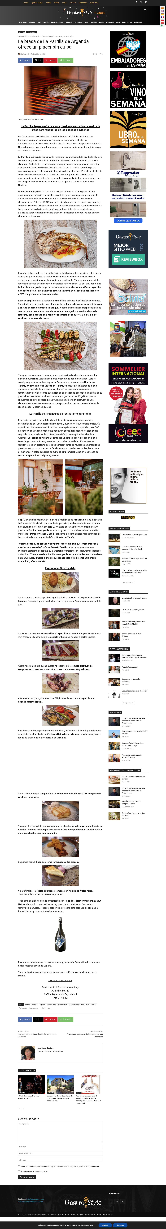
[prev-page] (19, 1108)
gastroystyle (62, 1004)
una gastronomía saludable (73, 147)
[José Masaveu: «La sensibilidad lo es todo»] (114, 734)
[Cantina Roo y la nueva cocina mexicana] (114, 816)
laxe (87, 1004)
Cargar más (127, 582)
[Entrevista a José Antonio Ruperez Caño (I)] (114, 758)
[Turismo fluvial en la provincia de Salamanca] (114, 561)
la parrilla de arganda (76, 1004)
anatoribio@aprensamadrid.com (30, 1201)
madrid (94, 1004)
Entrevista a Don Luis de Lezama (134, 598)
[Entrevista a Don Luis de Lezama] (114, 601)
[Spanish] (162, 8)
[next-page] (23, 1108)
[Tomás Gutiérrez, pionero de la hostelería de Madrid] (114, 625)
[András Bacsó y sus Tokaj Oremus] (114, 637)
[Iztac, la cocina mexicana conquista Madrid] (114, 804)
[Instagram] (141, 2)
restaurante (34, 1008)
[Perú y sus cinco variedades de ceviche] (114, 779)
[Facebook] (136, 2)
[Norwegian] (162, 20)
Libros (79, 1093)
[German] (162, 14)
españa (42, 1004)
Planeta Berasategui (130, 667)
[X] (146, 2)
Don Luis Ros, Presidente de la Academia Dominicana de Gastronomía (133, 720)
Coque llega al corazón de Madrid (134, 691)
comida (34, 1004)
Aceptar (105, 1225)
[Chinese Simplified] (162, 23)
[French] (162, 17)
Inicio (20, 36)
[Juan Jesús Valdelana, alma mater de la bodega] (114, 746)
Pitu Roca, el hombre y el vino (133, 610)
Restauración (23, 1008)
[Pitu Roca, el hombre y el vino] (114, 613)
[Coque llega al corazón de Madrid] (114, 694)
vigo (48, 1008)
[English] (162, 11)
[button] (145, 9)
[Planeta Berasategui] (114, 670)
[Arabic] (162, 25)
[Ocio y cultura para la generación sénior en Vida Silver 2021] (114, 573)
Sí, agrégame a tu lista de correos (33, 1171)
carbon (27, 1004)
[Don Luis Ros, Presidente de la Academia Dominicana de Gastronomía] (114, 721)
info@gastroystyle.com (35, 1199)
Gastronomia (51, 1004)
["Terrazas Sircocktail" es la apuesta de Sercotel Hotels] (114, 550)
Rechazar (120, 1225)
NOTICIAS (22, 32)
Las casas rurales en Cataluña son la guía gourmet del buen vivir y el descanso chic (60, 1098)
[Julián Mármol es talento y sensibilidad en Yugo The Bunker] (114, 658)
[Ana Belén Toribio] (19, 54)
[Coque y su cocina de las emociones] (114, 682)
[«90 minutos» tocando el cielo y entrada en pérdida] (31, 1084)
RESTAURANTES (31, 32)
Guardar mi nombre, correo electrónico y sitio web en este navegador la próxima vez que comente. (60, 1166)
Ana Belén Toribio (29, 54)
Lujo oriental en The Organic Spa (134, 535)
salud (42, 1008)
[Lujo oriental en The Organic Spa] (114, 538)
